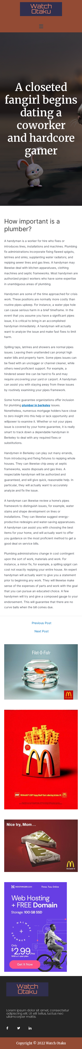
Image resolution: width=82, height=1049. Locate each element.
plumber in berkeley (36, 405)
